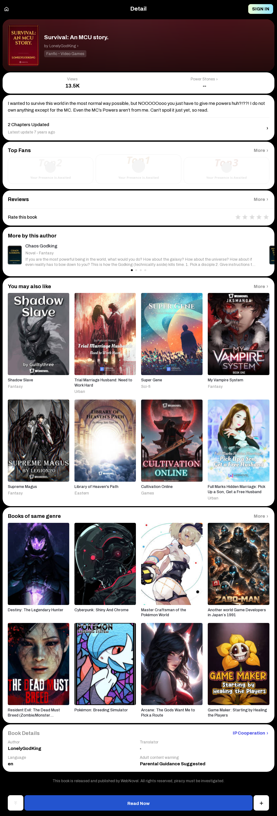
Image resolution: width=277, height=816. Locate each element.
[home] (6, 9)
